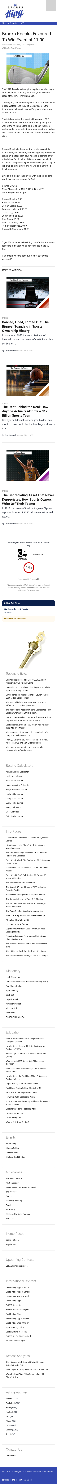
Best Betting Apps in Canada (18, 1292)
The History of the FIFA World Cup (20, 883)
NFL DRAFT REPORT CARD (17, 920)
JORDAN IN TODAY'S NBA (17, 924)
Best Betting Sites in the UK (17, 1323)
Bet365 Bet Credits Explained (18, 1336)
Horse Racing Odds (14, 1118)
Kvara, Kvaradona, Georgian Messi (21, 1187)
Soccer (9, 1430)
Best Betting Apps (13, 1301)
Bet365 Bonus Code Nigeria (17, 1309)
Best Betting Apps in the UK (17, 1287)
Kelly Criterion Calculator (16, 789)
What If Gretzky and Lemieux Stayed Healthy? (25, 915)
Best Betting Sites (13, 1314)
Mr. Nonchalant (12, 1183)
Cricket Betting (12, 1152)
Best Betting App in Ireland (17, 1296)
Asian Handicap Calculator (17, 772)
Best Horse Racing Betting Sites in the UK (23, 1088)
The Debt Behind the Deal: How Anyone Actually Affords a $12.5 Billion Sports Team (26, 411)
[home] (14, 11)
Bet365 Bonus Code (14, 1305)
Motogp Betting (12, 1148)
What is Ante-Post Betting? (17, 1122)
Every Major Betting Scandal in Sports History (25, 895)
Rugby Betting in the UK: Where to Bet (22, 1083)
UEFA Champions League (17, 1266)
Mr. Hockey (10, 1209)
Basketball (10, 1403)
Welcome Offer (12, 1008)
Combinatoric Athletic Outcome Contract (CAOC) (27, 981)
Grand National (12, 1240)
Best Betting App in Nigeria (17, 1318)
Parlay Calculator (13, 807)
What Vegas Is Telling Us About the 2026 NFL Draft (27, 1370)
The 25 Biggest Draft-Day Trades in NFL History (26, 951)
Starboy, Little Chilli (14, 1178)
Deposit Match (12, 999)
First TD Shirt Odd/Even (16, 1017)
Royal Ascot (11, 1244)
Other (8, 1425)
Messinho (10, 1218)
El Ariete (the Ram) (14, 1201)
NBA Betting (11, 1144)
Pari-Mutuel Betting (14, 986)
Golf (8, 1416)
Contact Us (10, 1456)
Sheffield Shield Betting (15, 1157)
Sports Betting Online (15, 1327)
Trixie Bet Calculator (14, 781)
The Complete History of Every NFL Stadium (24, 899)
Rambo (9, 1196)
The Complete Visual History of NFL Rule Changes (27, 956)
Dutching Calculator (14, 816)
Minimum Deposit (13, 1004)
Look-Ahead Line (13, 977)
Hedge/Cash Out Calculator (18, 785)
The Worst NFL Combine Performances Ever (24, 911)
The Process (11, 1192)
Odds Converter (12, 812)
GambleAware (37, 554)
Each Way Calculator (15, 776)
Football (9, 1412)
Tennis (8, 1434)
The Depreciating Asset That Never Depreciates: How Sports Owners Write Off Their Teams (28, 499)
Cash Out (10, 995)
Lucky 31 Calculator (14, 798)
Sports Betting (12, 990)
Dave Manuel (16, 48)
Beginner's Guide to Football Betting (21, 1109)
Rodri (8, 1205)
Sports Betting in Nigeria (16, 1332)
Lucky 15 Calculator (14, 803)
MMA (8, 1421)
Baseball (9, 1399)
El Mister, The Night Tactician (18, 1214)
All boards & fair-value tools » (15, 619)
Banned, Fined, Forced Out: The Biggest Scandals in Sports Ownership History (25, 326)
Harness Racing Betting (16, 1113)
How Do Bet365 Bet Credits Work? (20, 1097)
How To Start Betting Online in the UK (22, 1092)
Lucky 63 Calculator (14, 794)
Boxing (9, 1407)
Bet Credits (10, 1013)
